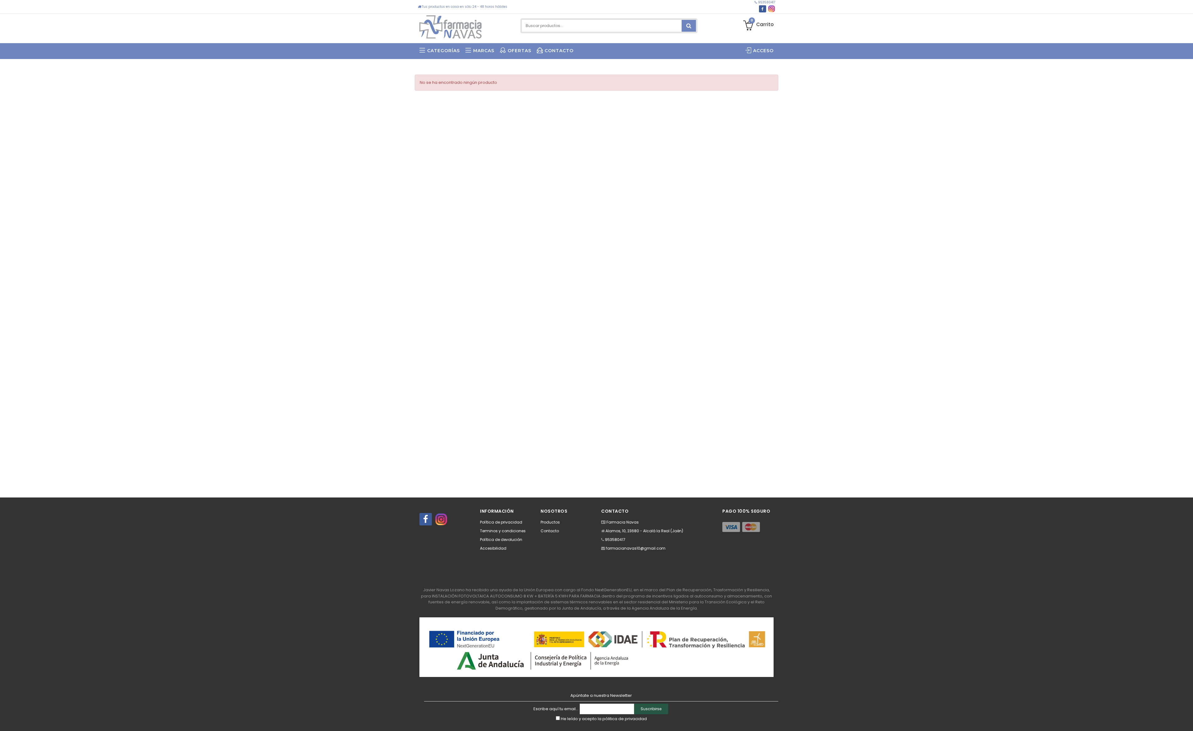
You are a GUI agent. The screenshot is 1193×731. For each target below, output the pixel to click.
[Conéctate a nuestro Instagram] (771, 8)
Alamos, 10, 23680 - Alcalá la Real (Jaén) (644, 530)
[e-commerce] (450, 26)
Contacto (550, 530)
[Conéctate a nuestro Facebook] (762, 8)
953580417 (766, 2)
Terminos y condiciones (503, 530)
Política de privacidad (501, 522)
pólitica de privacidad (624, 719)
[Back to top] (1186, 720)
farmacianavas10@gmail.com (635, 548)
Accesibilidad (493, 548)
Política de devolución (501, 539)
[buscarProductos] (689, 26)
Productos (550, 522)
